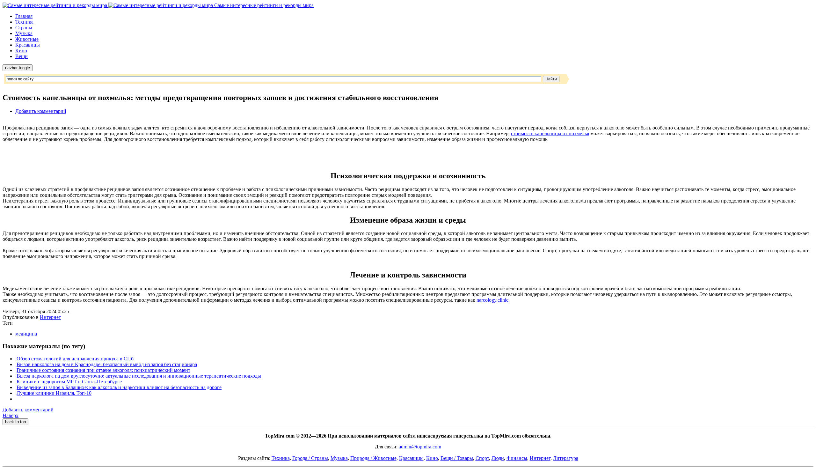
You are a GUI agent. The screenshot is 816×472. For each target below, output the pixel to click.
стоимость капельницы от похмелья (550, 133)
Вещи (21, 56)
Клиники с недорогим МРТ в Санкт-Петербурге (69, 381)
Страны (23, 27)
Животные (27, 39)
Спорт (482, 458)
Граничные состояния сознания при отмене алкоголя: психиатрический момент (103, 370)
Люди (498, 458)
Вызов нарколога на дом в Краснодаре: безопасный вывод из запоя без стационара (107, 364)
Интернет (50, 317)
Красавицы (27, 45)
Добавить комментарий (40, 111)
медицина (26, 333)
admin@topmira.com (420, 446)
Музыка (24, 33)
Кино (21, 50)
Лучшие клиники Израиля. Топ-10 (54, 393)
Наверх (10, 415)
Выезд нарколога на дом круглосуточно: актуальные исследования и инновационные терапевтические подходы (139, 376)
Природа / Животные (373, 458)
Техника (24, 22)
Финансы (516, 458)
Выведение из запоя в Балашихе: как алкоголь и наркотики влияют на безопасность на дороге (119, 387)
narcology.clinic (492, 300)
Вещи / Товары (457, 458)
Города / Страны (310, 458)
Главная (24, 16)
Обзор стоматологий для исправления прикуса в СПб (75, 358)
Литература (565, 458)
